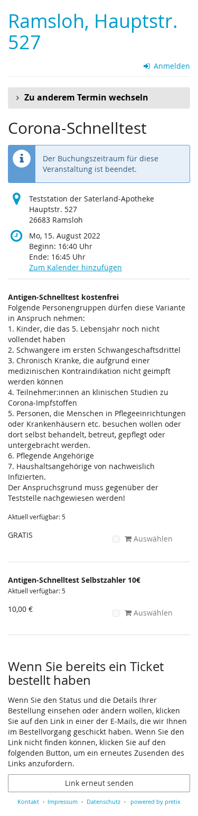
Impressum (63, 801)
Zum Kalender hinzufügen (75, 267)
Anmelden (171, 66)
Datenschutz (103, 801)
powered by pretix (155, 801)
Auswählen (152, 539)
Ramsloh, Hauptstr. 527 (93, 31)
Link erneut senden (99, 783)
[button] (99, 98)
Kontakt (28, 801)
